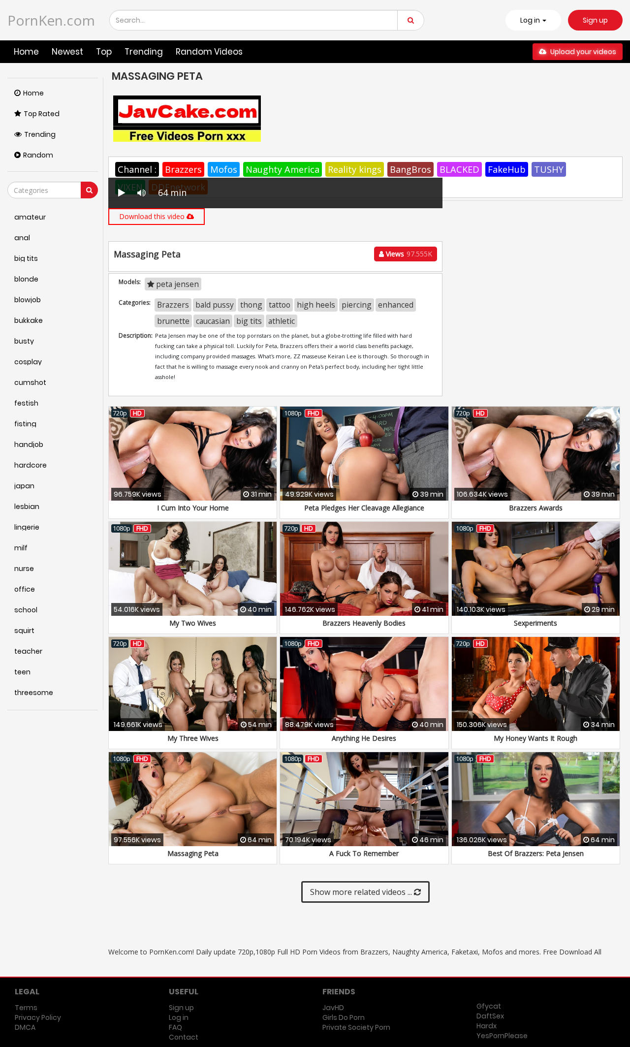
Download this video (153, 216)
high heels (316, 304)
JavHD (333, 1008)
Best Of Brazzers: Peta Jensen (536, 853)
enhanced (395, 304)
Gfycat (488, 1006)
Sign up (595, 20)
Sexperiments (535, 623)
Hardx (486, 1026)
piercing (357, 304)
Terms (26, 1008)
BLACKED (459, 169)
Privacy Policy (38, 1017)
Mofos (223, 169)
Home (26, 52)
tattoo (279, 304)
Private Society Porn (356, 1027)
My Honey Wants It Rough (535, 738)
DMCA (25, 1027)
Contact (183, 1037)
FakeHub (507, 169)
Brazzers (183, 169)
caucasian (213, 321)
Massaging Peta (193, 853)
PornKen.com (51, 20)
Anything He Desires (364, 738)
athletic (281, 321)
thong (251, 304)
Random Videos (209, 52)
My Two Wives (192, 623)
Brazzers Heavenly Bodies (364, 623)
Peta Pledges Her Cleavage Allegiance (364, 507)
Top (104, 52)
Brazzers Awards (536, 507)
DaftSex (490, 1016)
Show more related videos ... (362, 892)
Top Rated (42, 114)
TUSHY (549, 169)
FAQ (175, 1027)
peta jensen (176, 284)
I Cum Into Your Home (193, 507)
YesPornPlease (502, 1036)
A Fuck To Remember (364, 853)
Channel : (137, 169)
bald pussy (214, 304)
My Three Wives (193, 738)
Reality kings (354, 169)
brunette (173, 321)
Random (38, 155)
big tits (249, 321)
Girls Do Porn (343, 1017)
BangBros (410, 169)
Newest (67, 52)
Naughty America (282, 169)
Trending (144, 52)
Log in (179, 1017)
